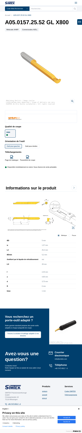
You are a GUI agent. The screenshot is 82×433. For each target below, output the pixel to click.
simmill (44, 395)
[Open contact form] (79, 22)
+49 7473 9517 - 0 (61, 368)
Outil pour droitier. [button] (31, 146)
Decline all (66, 422)
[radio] (59, 235)
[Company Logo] (13, 387)
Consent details (7, 426)
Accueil (7, 15)
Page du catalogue (11, 160)
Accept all (66, 417)
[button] (10, 133)
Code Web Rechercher (15, 8)
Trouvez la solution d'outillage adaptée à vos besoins (23, 335)
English (5, 409)
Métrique (64, 235)
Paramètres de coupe (27, 160)
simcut (44, 398)
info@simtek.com (61, 359)
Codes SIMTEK (70, 391)
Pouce (74, 235)
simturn (44, 391)
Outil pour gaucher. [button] (13, 146)
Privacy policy (20, 426)
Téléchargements (71, 395)
